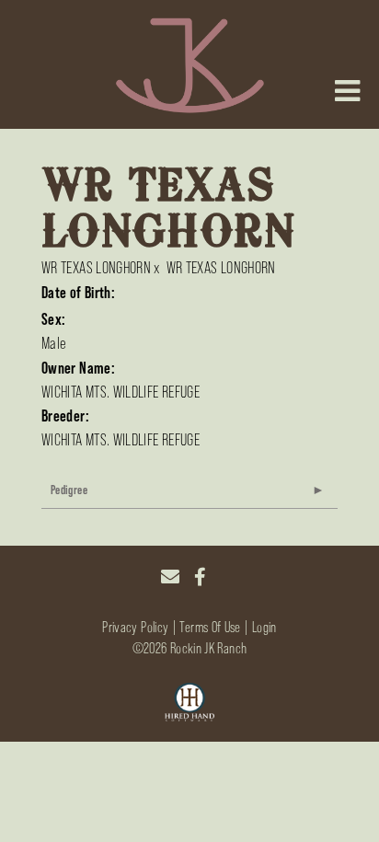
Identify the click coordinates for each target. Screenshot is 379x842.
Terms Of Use (209, 627)
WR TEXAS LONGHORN (96, 268)
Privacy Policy (135, 627)
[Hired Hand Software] (190, 703)
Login (264, 627)
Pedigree (69, 489)
